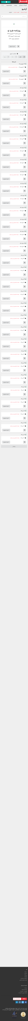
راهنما (25, 977)
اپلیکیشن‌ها (9, 5)
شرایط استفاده (24, 978)
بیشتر (14, 446)
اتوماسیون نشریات (22, 992)
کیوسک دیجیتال (23, 5)
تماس (25, 973)
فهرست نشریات (16, 12)
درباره (26, 972)
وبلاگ (25, 975)
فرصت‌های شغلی (23, 980)
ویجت (15, 5)
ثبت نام (3, 2)
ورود (8, 2)
